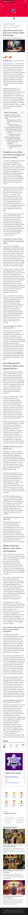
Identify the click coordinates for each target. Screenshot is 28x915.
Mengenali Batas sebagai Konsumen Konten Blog (15, 135)
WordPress (22, 912)
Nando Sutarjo (17, 38)
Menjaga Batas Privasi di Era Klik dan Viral (15, 131)
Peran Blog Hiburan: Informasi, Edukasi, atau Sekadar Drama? (13, 128)
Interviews (5, 811)
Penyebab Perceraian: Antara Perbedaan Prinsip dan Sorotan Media (14, 121)
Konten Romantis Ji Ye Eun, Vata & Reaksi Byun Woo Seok (13, 845)
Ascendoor (10, 912)
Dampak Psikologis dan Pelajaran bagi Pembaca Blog (15, 125)
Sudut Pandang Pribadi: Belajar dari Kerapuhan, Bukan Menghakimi (14, 142)
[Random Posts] (2, 6)
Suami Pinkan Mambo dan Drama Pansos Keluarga (12, 897)
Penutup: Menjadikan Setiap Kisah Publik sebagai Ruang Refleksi (15, 147)
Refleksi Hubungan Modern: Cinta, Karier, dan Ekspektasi (13, 138)
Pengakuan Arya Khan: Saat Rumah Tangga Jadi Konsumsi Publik (13, 116)
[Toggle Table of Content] (21, 113)
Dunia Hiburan (12, 813)
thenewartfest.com (9, 64)
